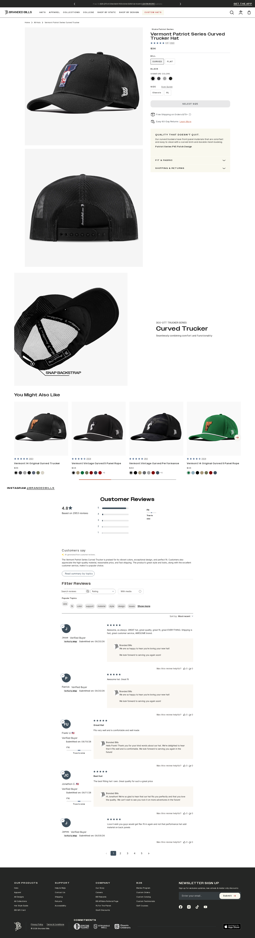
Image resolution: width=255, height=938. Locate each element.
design (121, 606)
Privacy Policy (37, 924)
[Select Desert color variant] (78, 473)
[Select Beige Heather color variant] (42, 473)
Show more (144, 606)
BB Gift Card (20, 910)
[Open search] (232, 12)
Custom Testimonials (145, 901)
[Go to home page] (17, 926)
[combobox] (103, 591)
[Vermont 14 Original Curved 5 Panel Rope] (214, 429)
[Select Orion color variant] (95, 473)
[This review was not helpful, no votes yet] (190, 668)
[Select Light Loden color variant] (38, 473)
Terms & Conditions (55, 924)
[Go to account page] (241, 12)
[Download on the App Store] (232, 926)
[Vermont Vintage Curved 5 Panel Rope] (99, 429)
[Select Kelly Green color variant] (82, 473)
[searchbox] (72, 591)
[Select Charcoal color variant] (158, 78)
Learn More (185, 121)
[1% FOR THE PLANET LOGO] (81, 926)
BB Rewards (101, 897)
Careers (99, 892)
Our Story (100, 888)
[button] (84, 86)
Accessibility (60, 905)
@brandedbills (41, 488)
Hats (16, 888)
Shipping (59, 897)
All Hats (37, 22)
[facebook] (180, 907)
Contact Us (60, 892)
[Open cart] (249, 12)
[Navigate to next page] (149, 853)
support (90, 606)
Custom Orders (143, 892)
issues (132, 606)
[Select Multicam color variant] (131, 473)
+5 (104, 472)
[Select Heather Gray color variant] (164, 78)
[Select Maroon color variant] (91, 473)
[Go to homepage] (18, 12)
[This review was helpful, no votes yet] (184, 668)
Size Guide (167, 86)
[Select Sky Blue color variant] (193, 473)
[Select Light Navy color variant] (33, 473)
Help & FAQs (60, 888)
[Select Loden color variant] (87, 473)
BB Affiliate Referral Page (107, 901)
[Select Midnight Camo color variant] (170, 78)
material (101, 606)
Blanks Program (143, 888)
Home (27, 22)
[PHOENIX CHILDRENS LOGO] (122, 926)
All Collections (20, 901)
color (79, 606)
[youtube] (205, 907)
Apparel (17, 892)
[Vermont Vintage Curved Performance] (156, 429)
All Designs (19, 897)
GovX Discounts (103, 910)
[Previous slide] (74, 4)
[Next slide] (180, 4)
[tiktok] (197, 907)
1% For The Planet (103, 905)
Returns (58, 901)
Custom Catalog (143, 897)
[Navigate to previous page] (106, 853)
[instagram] (189, 907)
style (111, 606)
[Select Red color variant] (100, 473)
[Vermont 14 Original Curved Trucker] (41, 429)
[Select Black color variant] (153, 78)
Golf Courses (142, 905)
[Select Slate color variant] (144, 473)
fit (72, 606)
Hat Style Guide (21, 905)
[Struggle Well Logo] (102, 926)
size (65, 604)
